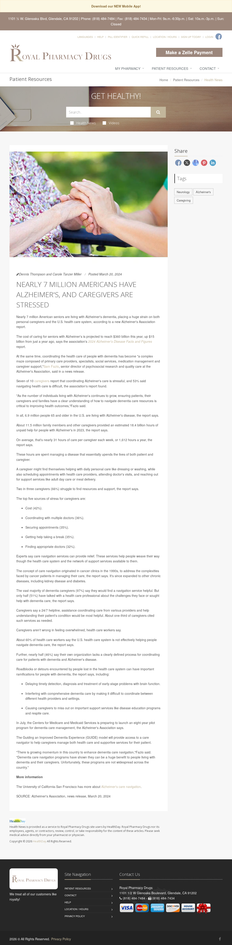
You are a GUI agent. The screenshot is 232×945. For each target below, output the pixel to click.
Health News (86, 123)
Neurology (183, 192)
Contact (208, 68)
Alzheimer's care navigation (121, 786)
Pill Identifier (117, 37)
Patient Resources (170, 68)
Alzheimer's (203, 192)
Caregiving (184, 200)
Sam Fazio (51, 366)
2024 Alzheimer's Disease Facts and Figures (120, 341)
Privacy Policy (75, 916)
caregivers (41, 381)
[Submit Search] (158, 112)
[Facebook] (218, 36)
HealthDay (39, 841)
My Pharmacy (127, 68)
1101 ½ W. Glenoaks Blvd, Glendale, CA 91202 (43, 18)
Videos (114, 123)
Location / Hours (165, 37)
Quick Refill (140, 37)
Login (209, 37)
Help (100, 37)
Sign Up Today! (191, 37)
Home (164, 80)
